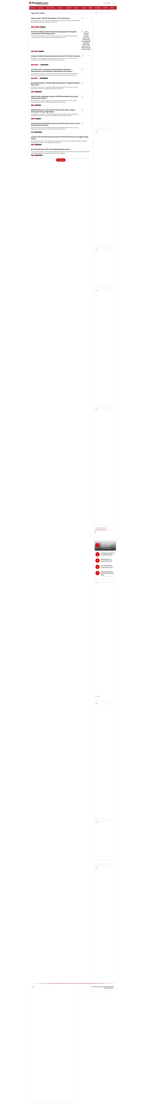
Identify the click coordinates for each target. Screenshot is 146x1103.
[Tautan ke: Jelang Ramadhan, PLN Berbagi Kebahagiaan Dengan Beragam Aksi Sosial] (86, 86)
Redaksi (112, 986)
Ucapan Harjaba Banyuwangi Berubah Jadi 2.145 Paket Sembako (55, 56)
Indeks (32, 51)
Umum (36, 51)
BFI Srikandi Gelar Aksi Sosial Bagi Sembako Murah (50, 149)
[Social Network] (115, 3)
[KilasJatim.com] (38, 3)
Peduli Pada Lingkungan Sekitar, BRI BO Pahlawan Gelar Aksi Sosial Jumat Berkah (54, 97)
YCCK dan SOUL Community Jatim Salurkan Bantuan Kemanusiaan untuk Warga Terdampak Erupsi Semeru (51, 70)
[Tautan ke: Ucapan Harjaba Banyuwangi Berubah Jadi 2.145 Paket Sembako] (86, 59)
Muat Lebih (61, 160)
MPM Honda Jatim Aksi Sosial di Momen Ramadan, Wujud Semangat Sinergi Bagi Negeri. (53, 111)
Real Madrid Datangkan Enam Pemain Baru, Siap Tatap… (107, 573)
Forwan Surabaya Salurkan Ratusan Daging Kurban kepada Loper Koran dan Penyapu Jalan (53, 33)
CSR (32, 78)
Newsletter (106, 986)
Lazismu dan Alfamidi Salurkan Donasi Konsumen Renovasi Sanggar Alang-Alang (60, 138)
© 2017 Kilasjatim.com (109, 988)
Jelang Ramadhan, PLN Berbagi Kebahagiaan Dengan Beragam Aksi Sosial (55, 84)
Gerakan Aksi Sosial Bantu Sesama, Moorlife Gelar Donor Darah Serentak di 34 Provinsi (55, 124)
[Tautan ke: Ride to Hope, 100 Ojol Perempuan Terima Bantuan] (86, 21)
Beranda (93, 986)
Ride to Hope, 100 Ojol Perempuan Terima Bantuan (50, 18)
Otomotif (32, 118)
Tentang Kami (99, 986)
